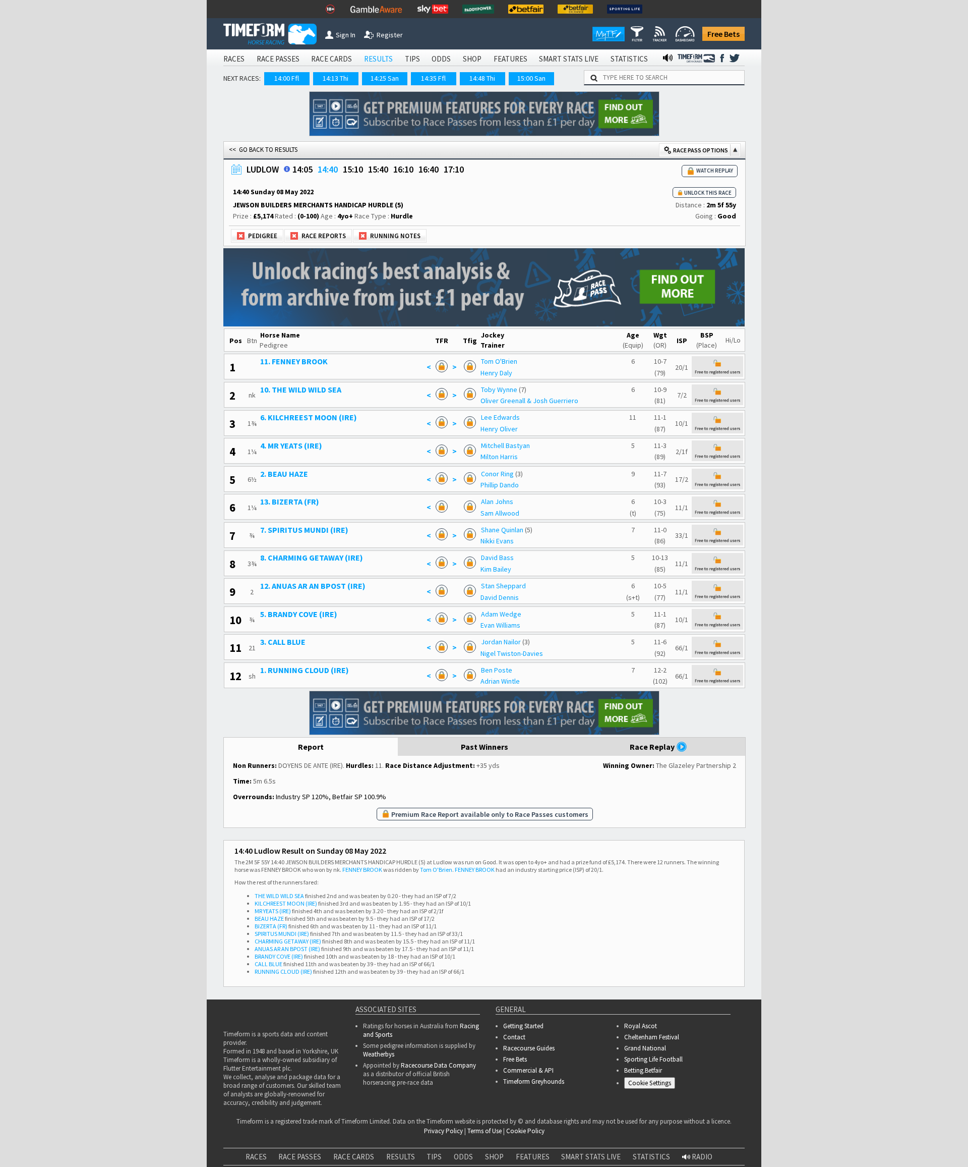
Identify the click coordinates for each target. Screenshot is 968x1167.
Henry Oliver (521, 424)
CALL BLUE (268, 945)
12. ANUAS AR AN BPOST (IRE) (340, 573)
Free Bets (723, 34)
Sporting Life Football (653, 1040)
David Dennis (522, 583)
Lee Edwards (522, 413)
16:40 (428, 169)
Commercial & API (528, 1051)
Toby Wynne (521, 387)
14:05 (302, 169)
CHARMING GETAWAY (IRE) (288, 922)
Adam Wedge (523, 599)
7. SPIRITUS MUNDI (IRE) (331, 520)
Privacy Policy (443, 1112)
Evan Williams (522, 610)
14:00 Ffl (286, 78)
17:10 (454, 169)
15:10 (353, 169)
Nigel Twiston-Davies (534, 636)
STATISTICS (629, 59)
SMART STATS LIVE (568, 59)
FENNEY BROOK (362, 851)
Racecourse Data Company (438, 1046)
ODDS (441, 59)
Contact (514, 1018)
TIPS (412, 59)
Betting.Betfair (643, 1051)
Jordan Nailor (523, 625)
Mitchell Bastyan (527, 440)
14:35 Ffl (433, 78)
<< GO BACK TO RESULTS (263, 149)
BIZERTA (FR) (271, 907)
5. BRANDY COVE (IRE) (326, 599)
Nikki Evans (519, 530)
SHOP (472, 59)
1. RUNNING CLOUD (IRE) (331, 652)
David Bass (519, 546)
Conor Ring (519, 466)
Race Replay (653, 728)
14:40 (328, 169)
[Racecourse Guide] (287, 169)
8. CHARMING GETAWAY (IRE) (338, 546)
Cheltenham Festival (651, 1018)
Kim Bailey (518, 557)
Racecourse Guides (529, 1029)
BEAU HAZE (269, 900)
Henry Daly (518, 371)
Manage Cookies (652, 1066)
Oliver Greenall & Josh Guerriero (551, 398)
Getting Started (523, 1007)
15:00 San (531, 78)
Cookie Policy (525, 1112)
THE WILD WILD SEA (279, 877)
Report (311, 728)
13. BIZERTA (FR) (316, 493)
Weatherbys (378, 1035)
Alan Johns (519, 493)
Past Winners (484, 728)
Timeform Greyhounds (533, 1063)
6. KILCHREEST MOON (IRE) (335, 414)
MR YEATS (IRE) (273, 892)
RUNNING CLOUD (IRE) (283, 953)
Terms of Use (484, 1112)
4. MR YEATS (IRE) (318, 440)
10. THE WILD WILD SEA (328, 387)
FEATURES (510, 59)
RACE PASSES (278, 59)
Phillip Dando (522, 477)
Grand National (645, 1029)
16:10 (403, 169)
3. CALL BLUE (310, 626)
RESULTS (378, 59)
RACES (234, 59)
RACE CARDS (331, 59)
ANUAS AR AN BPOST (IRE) (287, 930)
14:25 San (385, 78)
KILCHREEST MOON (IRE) (286, 884)
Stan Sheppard (525, 572)
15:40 (378, 169)
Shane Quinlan (524, 519)
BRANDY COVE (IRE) (279, 937)
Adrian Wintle (522, 663)
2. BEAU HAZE (311, 467)
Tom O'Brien (521, 360)
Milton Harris (521, 451)
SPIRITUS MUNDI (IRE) (282, 915)
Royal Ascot (640, 1007)
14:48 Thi (482, 78)
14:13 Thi (335, 78)
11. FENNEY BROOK (321, 361)
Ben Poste (518, 652)
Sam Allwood (522, 504)
